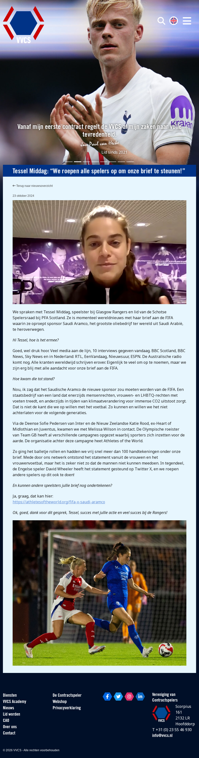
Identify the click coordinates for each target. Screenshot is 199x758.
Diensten (10, 696)
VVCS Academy (14, 702)
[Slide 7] (121, 162)
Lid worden (11, 714)
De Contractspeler (67, 696)
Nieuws (8, 708)
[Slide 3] (86, 162)
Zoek (144, 43)
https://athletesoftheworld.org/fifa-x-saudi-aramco (59, 502)
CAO (6, 721)
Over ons (10, 727)
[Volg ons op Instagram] (129, 696)
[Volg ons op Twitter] (118, 696)
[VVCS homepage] (23, 24)
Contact (9, 733)
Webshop (60, 702)
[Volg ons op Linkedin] (140, 696)
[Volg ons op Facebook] (107, 696)
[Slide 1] (69, 162)
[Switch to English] (173, 20)
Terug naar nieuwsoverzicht (34, 186)
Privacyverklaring (67, 708)
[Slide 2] (77, 162)
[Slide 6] (112, 162)
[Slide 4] (95, 162)
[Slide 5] (104, 162)
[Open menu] (187, 21)
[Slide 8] (130, 162)
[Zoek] (161, 21)
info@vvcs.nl (162, 736)
